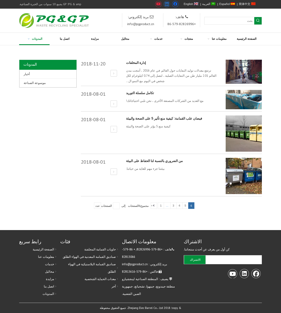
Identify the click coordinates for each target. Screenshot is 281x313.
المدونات (48, 294)
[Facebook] (175, 4)
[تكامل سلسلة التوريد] (114, 104)
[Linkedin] (167, 4)
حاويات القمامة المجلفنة (100, 249)
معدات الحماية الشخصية (100, 279)
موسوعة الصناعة (35, 83)
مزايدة (50, 279)
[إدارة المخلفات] (114, 73)
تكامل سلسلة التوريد (140, 93)
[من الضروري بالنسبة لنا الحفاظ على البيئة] (114, 172)
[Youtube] (158, 4)
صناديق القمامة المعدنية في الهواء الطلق (89, 256)
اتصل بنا (49, 286)
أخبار (27, 74)
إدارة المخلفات (136, 62)
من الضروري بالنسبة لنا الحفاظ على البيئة (154, 161)
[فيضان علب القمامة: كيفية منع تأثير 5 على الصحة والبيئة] (114, 129)
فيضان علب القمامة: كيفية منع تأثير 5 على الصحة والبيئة (164, 118)
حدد (97, 205)
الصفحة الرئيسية (43, 249)
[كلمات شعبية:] (258, 20)
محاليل (49, 271)
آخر (113, 286)
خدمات (49, 264)
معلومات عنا (46, 256)
